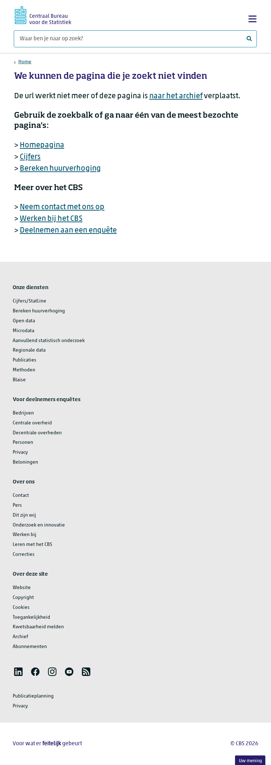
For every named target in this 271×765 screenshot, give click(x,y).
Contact (21, 495)
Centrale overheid (32, 423)
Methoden (24, 370)
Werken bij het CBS (51, 219)
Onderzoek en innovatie (39, 525)
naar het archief (176, 96)
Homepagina (42, 145)
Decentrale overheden (37, 433)
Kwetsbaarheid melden (38, 627)
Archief (20, 637)
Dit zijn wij (24, 515)
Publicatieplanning (33, 696)
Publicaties (24, 360)
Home (24, 62)
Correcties (24, 554)
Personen (23, 442)
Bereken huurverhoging (60, 169)
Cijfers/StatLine (29, 301)
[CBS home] (43, 14)
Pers (17, 505)
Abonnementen (30, 647)
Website (22, 587)
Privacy (20, 452)
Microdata (23, 331)
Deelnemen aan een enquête (68, 230)
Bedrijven (23, 413)
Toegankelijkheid (31, 617)
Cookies (21, 607)
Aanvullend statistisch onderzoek (49, 341)
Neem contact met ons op (62, 207)
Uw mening (250, 761)
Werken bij (24, 534)
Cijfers (30, 157)
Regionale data (29, 350)
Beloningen (25, 462)
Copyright (23, 597)
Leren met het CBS (32, 544)
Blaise (19, 380)
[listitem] (18, 671)
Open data (24, 321)
